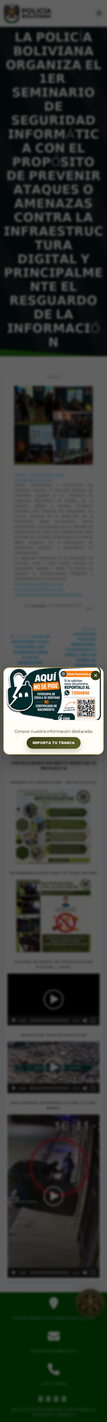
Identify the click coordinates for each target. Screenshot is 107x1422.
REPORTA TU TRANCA (54, 743)
